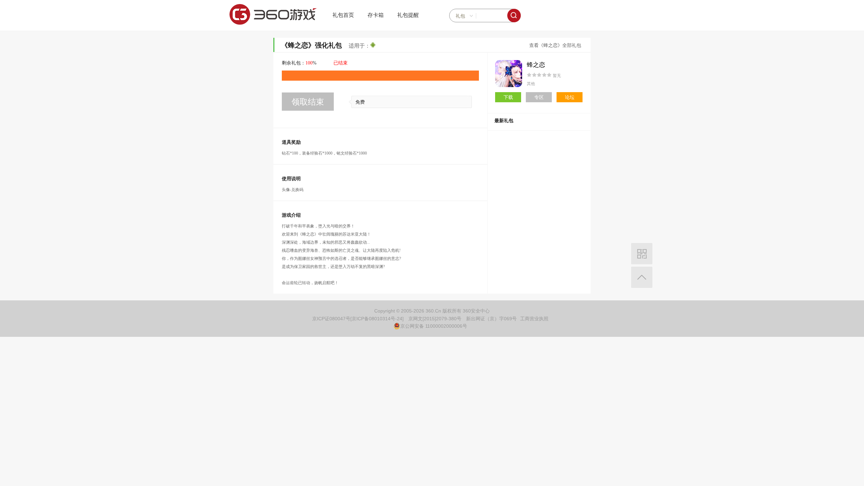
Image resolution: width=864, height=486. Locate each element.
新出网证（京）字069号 (491, 318)
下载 (508, 97)
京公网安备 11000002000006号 (433, 326)
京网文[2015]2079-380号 (434, 318)
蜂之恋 (536, 64)
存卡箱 (376, 15)
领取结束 (308, 101)
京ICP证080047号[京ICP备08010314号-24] (358, 318)
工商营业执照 (534, 318)
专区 (539, 97)
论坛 (569, 97)
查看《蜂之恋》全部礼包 (555, 45)
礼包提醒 (408, 15)
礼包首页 (343, 15)
